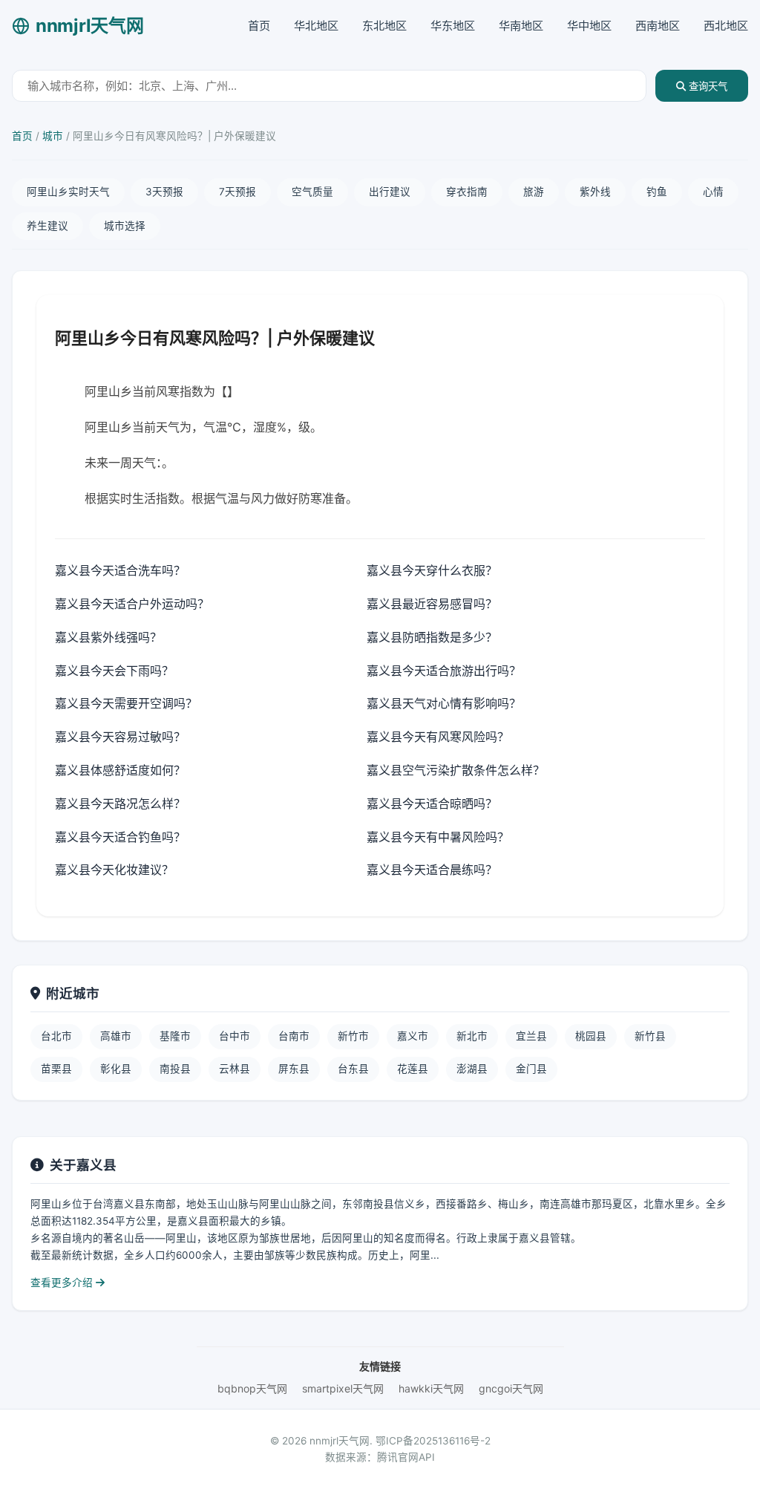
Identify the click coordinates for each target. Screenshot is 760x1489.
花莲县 (412, 1069)
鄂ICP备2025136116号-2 (433, 1441)
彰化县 (115, 1069)
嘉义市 (412, 1036)
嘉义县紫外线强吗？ (108, 637)
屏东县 (293, 1069)
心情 (713, 192)
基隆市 (175, 1036)
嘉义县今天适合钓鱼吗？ (120, 837)
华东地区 (452, 26)
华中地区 (589, 26)
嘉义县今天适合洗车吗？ (120, 570)
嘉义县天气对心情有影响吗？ (444, 703)
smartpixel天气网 (343, 1388)
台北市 (56, 1036)
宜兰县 (531, 1036)
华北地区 (316, 26)
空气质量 (312, 192)
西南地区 (657, 26)
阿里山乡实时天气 (68, 192)
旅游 (533, 192)
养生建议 (47, 226)
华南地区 (521, 26)
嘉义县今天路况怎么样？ (120, 803)
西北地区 (726, 26)
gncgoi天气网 (511, 1388)
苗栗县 (56, 1069)
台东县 (353, 1069)
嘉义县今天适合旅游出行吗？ (444, 670)
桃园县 (590, 1036)
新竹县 (650, 1036)
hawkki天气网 (431, 1388)
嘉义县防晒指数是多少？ (432, 637)
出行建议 (389, 192)
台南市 (293, 1036)
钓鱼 (656, 192)
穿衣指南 (467, 192)
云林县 (234, 1069)
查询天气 (706, 86)
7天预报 (237, 192)
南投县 (175, 1069)
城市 (52, 136)
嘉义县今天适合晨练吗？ (432, 869)
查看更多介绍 (63, 1282)
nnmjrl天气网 (89, 25)
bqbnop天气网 (252, 1388)
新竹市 (353, 1036)
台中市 (234, 1036)
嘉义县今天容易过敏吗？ (120, 736)
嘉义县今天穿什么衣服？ (432, 570)
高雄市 (115, 1036)
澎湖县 (472, 1069)
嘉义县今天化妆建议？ (114, 869)
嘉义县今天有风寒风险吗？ (438, 736)
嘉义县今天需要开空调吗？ (126, 703)
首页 (259, 26)
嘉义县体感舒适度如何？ (120, 770)
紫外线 (595, 192)
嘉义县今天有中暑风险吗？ (438, 837)
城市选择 (124, 226)
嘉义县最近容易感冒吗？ (432, 603)
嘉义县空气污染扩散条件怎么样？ (456, 770)
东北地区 (384, 26)
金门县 (531, 1069)
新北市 (472, 1036)
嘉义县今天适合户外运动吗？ (132, 603)
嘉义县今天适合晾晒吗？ (432, 803)
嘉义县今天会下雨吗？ (114, 670)
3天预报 (164, 192)
